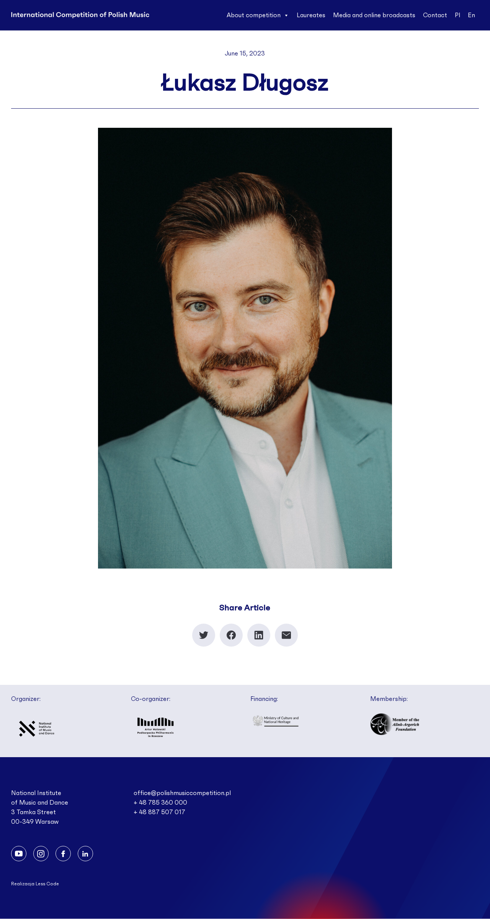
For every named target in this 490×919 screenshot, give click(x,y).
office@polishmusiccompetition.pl (182, 793)
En (471, 15)
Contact (435, 15)
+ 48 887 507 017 (159, 812)
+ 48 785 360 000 (160, 803)
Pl (457, 15)
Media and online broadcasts (374, 15)
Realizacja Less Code (35, 884)
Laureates (311, 15)
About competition (254, 15)
